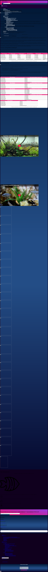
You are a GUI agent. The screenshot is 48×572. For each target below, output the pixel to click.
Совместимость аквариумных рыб (10, 543)
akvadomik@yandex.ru (5, 2)
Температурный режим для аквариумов (10, 545)
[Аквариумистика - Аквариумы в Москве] (4, 5)
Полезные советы (4, 542)
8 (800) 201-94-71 (2, 520)
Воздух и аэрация (7, 546)
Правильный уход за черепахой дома (11, 29)
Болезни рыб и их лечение (9, 553)
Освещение (6, 548)
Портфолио (3, 556)
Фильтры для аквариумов (9, 22)
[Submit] (3, 4)
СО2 (5, 551)
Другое (4, 552)
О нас (2, 541)
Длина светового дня (8, 549)
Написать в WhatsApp (5, 1)
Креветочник (5, 540)
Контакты (3, 557)
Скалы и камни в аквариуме (9, 554)
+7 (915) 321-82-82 (4, 561)
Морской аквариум (6, 538)
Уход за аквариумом (6, 544)
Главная (4, 8)
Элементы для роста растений (9, 550)
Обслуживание (5, 9)
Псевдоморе (5, 539)
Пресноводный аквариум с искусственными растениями (13, 11)
